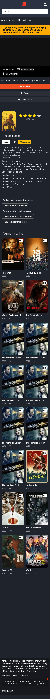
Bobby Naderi (19, 167)
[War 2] (37, 551)
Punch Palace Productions (14, 184)
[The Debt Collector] (37, 296)
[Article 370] (13, 551)
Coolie (5, 528)
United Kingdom (17, 178)
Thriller (17, 161)
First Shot (6, 273)
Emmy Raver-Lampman (32, 164)
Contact (24, 675)
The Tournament (33, 528)
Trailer (6, 142)
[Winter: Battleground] (13, 296)
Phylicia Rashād (15, 169)
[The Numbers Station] (13, 339)
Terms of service (9, 675)
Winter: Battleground (11, 315)
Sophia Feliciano (15, 172)
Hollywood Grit (33, 485)
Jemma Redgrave (30, 169)
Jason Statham (14, 164)
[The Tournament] (37, 508)
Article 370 (7, 570)
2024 (9, 187)
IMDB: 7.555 (25, 142)
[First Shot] (13, 254)
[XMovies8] (25, 4)
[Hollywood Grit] (37, 466)
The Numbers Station (11, 358)
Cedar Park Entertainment (32, 181)
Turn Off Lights (11, 74)
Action (11, 161)
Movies (12, 20)
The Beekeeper (11, 135)
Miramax (16, 181)
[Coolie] (13, 508)
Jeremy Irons (31, 167)
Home (2, 20)
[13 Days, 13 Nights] (37, 254)
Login (45, 4)
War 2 (28, 570)
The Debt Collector (34, 315)
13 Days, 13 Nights (34, 273)
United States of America (35, 178)
